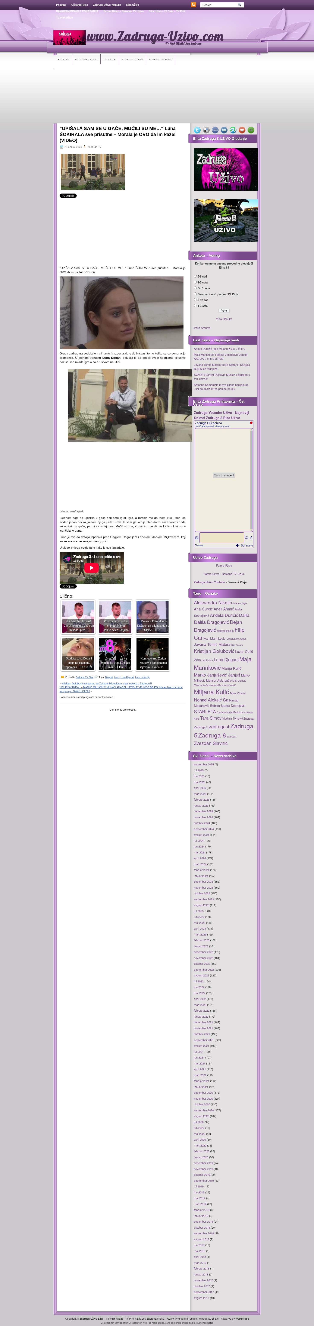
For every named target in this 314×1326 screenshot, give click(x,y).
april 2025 (200, 788)
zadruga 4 (219, 726)
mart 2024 (200, 864)
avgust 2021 (201, 1046)
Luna (116, 677)
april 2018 (200, 1257)
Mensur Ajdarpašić (219, 680)
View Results (224, 319)
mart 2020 (200, 1145)
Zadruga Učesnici (160, 59)
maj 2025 (199, 782)
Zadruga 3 (201, 726)
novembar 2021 (203, 1028)
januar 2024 (201, 876)
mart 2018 (200, 1263)
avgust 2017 (201, 1298)
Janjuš (243, 638)
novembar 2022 (203, 958)
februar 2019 (201, 1210)
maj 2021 (199, 1063)
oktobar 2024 (202, 823)
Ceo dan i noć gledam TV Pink (218, 294)
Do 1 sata (204, 288)
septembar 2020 (204, 1110)
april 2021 (200, 1069)
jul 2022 (199, 981)
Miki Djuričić (239, 680)
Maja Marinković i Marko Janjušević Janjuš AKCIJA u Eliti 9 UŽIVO (220, 357)
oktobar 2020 (202, 1104)
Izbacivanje (232, 638)
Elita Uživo (132, 4)
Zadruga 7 (232, 736)
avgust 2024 (201, 835)
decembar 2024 (203, 811)
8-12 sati (203, 300)
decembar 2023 (203, 881)
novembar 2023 (203, 887)
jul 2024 (199, 841)
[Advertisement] (157, 96)
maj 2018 (199, 1251)
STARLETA (205, 711)
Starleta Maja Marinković (231, 712)
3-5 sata (203, 282)
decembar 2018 (203, 1221)
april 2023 (200, 928)
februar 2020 (201, 1151)
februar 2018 (201, 1268)
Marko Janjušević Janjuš (217, 675)
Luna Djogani (127, 677)
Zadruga (249, 718)
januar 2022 (201, 1016)
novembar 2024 (203, 817)
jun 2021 (199, 1057)
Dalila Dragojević (211, 622)
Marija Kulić (231, 668)
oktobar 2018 (202, 1227)
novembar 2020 (203, 1098)
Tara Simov (211, 718)
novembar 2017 (203, 1280)
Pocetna (61, 4)
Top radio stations (156, 1322)
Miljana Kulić (211, 691)
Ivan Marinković (214, 638)
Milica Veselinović (226, 685)
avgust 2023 (201, 905)
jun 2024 (199, 846)
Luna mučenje (142, 677)
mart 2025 (200, 794)
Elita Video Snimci (86, 59)
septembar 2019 (204, 1181)
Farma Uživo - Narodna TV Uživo (224, 574)
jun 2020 (199, 1128)
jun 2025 (199, 776)
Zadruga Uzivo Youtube (209, 582)
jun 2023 (199, 917)
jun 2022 (199, 987)
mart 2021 (200, 1075)
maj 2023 (199, 923)
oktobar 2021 (202, 1034)
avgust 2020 (201, 1116)
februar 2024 (201, 870)
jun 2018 (199, 1245)
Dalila (244, 615)
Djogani (109, 677)
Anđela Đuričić (224, 615)
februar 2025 (201, 799)
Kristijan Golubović (214, 650)
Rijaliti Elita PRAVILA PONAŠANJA (77, 11)
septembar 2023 (204, 899)
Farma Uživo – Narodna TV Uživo (124, 11)
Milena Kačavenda (205, 685)
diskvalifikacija (225, 631)
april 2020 (200, 1139)
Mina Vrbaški (238, 693)
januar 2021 (201, 1087)
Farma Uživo (224, 565)
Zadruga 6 (212, 735)
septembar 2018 (204, 1233)
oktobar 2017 (202, 1286)
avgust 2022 (201, 975)
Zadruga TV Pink (132, 59)
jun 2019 (199, 1192)
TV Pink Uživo (64, 17)
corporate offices (179, 1322)
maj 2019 (199, 1198)
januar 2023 (201, 946)
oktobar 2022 (202, 964)
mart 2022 (200, 1005)
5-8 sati (202, 276)
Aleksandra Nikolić (213, 602)
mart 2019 (200, 1204)
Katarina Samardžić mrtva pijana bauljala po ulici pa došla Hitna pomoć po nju (221, 387)
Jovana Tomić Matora (212, 644)
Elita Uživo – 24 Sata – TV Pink (167, 11)
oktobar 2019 (202, 1175)
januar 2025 (201, 805)
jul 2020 (199, 1122)
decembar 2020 (203, 1092)
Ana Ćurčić (203, 609)
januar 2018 (201, 1274)
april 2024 (200, 858)
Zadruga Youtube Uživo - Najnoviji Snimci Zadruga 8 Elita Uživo (221, 415)
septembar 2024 (204, 829)
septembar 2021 (204, 1040)
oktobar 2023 (202, 893)
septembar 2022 (204, 969)
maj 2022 (199, 993)
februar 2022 (201, 1010)
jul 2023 (199, 911)
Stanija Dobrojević (233, 705)
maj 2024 (199, 852)
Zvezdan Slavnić (211, 743)
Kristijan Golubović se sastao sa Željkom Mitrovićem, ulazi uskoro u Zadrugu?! (107, 683)
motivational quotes (203, 1322)
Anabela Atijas (240, 603)
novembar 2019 (203, 1169)
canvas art (120, 1322)
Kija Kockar (237, 644)
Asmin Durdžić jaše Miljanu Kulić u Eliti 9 (219, 349)
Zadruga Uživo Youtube (107, 4)
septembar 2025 (204, 764)
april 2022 (200, 999)
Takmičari (109, 59)
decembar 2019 (203, 1163)
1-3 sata (203, 306)
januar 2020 (201, 1157)
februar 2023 (201, 940)
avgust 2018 (201, 1239)
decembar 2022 (203, 952)
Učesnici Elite (79, 4)
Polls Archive (202, 328)
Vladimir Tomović (232, 718)
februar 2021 (201, 1081)
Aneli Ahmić (224, 609)
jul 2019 (199, 1186)
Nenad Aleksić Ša (211, 699)
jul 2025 (199, 770)
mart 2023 (200, 934)
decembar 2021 (203, 1022)
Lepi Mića (207, 660)
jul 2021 (199, 1052)
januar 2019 (201, 1216)
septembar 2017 (204, 1292)
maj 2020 (199, 1134)
